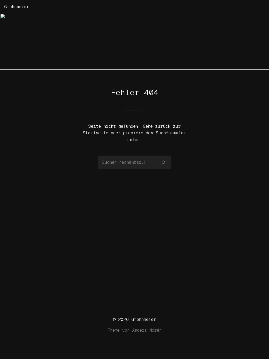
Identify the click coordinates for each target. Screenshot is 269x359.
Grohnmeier (16, 6)
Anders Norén (147, 330)
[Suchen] (163, 162)
